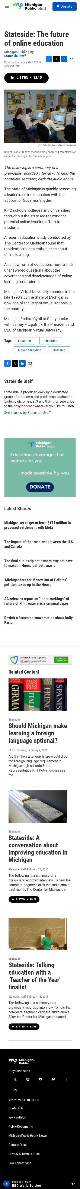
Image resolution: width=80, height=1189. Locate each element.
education (50, 340)
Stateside (58, 350)
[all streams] (74, 1183)
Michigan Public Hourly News (28, 1135)
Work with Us (17, 1117)
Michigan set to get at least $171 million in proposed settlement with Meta (37, 525)
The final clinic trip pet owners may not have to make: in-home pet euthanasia (38, 563)
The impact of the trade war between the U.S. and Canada (39, 544)
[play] (6, 1184)
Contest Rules (18, 1144)
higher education (29, 350)
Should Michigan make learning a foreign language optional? (38, 733)
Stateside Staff (15, 56)
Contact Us (16, 1108)
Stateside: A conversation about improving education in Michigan (38, 848)
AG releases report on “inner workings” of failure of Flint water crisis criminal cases (36, 601)
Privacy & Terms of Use (24, 1154)
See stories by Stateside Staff (27, 412)
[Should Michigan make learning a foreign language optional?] (38, 694)
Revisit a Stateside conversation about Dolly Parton (38, 620)
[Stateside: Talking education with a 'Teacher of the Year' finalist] (38, 934)
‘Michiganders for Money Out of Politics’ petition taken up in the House (35, 582)
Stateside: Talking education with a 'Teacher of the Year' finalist (34, 976)
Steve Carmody (17, 750)
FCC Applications (20, 1163)
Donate (66, 6)
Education (25, 340)
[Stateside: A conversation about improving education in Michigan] (38, 806)
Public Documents (21, 1126)
